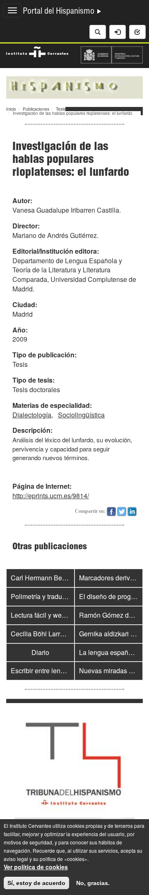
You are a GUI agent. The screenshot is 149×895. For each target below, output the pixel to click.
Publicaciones (36, 109)
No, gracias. (93, 883)
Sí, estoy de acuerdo (36, 883)
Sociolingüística (81, 415)
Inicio (11, 109)
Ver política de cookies (36, 867)
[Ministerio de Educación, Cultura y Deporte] (112, 54)
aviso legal (16, 858)
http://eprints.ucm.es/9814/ (50, 495)
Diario (40, 652)
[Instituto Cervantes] (37, 50)
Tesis (60, 109)
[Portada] (74, 86)
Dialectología (31, 415)
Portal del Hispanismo (59, 12)
